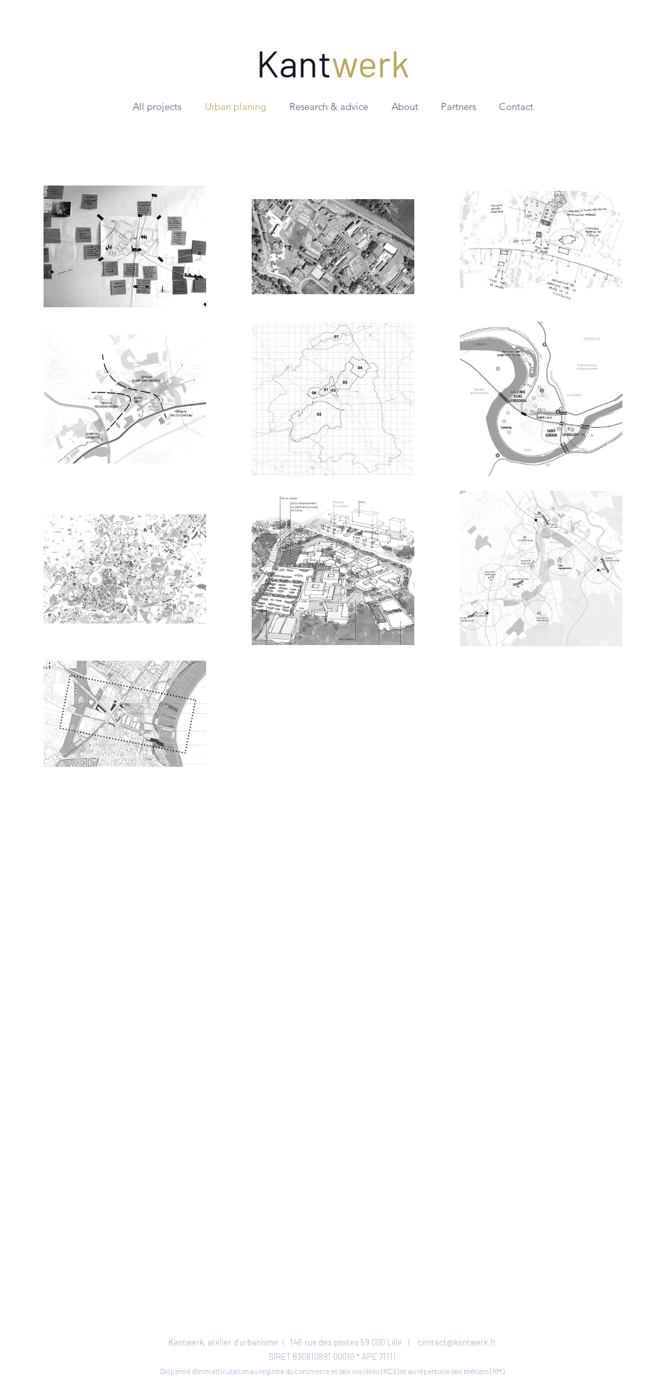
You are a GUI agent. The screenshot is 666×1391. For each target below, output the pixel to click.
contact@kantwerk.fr (457, 1342)
